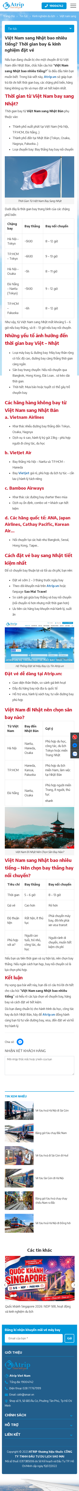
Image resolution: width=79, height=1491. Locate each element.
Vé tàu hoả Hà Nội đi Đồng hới (53, 1223)
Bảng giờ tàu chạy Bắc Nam (51, 1133)
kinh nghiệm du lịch (43, 16)
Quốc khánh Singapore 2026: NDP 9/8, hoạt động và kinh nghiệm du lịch (37, 1308)
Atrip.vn (50, 77)
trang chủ (9, 16)
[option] (39, 1285)
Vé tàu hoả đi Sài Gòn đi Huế (51, 1155)
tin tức (23, 16)
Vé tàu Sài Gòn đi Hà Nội (49, 1178)
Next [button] (74, 1285)
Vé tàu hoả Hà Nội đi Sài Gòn (52, 1110)
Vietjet (23, 473)
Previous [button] (5, 1285)
